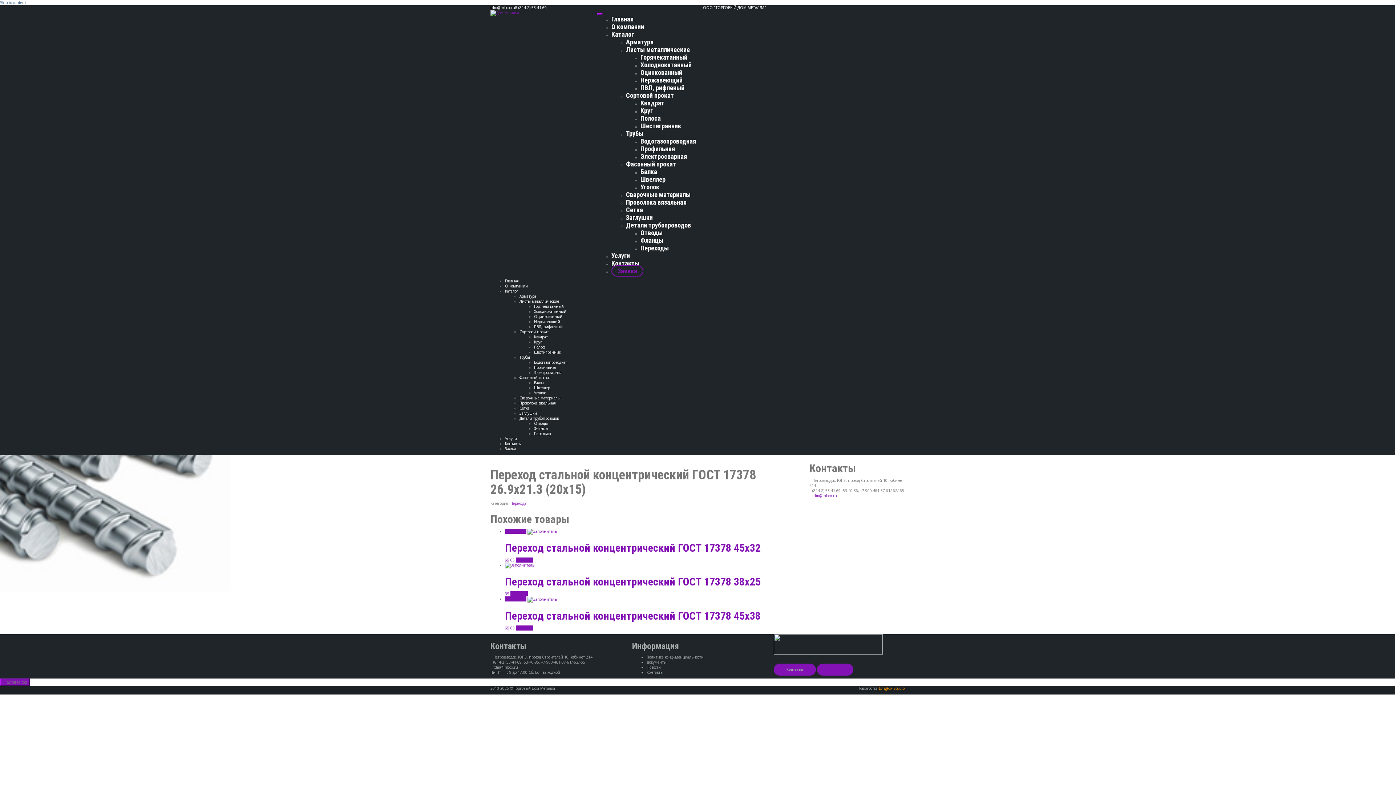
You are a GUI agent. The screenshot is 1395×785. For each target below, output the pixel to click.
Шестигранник (660, 126)
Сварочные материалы (658, 194)
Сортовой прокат (650, 95)
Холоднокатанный (666, 65)
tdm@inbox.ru (824, 495)
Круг (646, 110)
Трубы (634, 133)
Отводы (651, 233)
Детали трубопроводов (658, 225)
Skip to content (13, 2)
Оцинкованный (661, 72)
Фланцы (651, 240)
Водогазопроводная (668, 141)
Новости (654, 667)
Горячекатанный (663, 57)
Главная (622, 19)
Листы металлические (658, 49)
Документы (657, 662)
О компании (627, 27)
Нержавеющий (661, 80)
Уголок (649, 187)
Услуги (620, 255)
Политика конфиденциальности (675, 657)
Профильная (657, 149)
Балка (648, 172)
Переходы (654, 248)
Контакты (625, 263)
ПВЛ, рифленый (662, 88)
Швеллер (653, 179)
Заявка (627, 271)
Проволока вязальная (656, 202)
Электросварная (663, 156)
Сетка (634, 210)
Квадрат (652, 103)
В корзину (524, 560)
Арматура (640, 42)
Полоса (650, 118)
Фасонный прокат (651, 164)
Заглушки (639, 217)
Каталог (622, 34)
